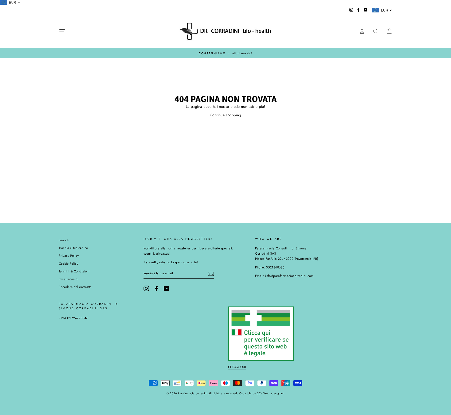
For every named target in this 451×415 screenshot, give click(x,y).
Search (64, 240)
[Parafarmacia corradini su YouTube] (166, 288)
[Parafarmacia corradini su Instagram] (146, 288)
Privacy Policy (69, 255)
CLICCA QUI (237, 367)
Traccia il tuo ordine (73, 247)
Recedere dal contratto (75, 286)
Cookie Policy (68, 263)
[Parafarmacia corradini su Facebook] (156, 288)
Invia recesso (68, 279)
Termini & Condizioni (74, 271)
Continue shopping (225, 115)
